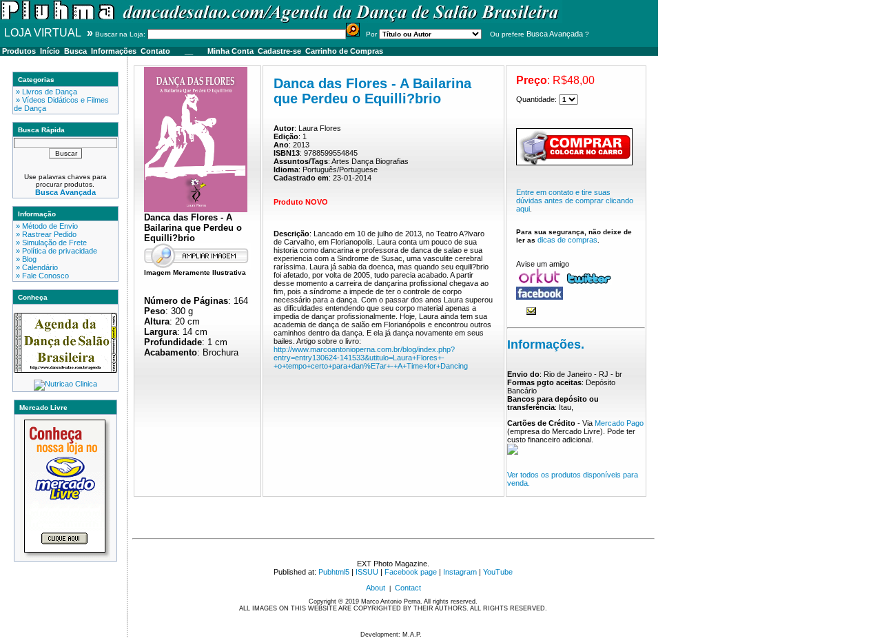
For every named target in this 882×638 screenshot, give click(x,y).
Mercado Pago (619, 423)
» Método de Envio (46, 226)
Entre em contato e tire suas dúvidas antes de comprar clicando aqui (574, 200)
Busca (75, 51)
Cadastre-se (279, 51)
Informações (114, 51)
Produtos (19, 51)
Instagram (460, 572)
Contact (408, 588)
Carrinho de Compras (344, 51)
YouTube (498, 572)
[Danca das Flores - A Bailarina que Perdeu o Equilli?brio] (195, 209)
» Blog (25, 259)
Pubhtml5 (333, 572)
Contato (155, 51)
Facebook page (410, 572)
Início (50, 51)
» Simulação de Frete (50, 242)
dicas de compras (567, 240)
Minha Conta (230, 51)
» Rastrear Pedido (45, 234)
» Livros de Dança (45, 92)
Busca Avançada (554, 34)
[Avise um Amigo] (531, 312)
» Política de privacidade (55, 251)
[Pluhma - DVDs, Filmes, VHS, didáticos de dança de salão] (281, 20)
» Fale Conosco (41, 275)
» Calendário (36, 267)
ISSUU (367, 572)
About (375, 588)
